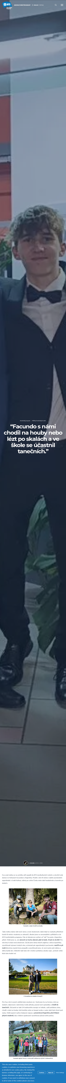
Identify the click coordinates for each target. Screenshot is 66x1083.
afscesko (32, 863)
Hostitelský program (25, 420)
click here (30, 1080)
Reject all (50, 1072)
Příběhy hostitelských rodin (39, 420)
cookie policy (19, 1070)
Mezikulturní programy (7, 5)
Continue (41, 1072)
